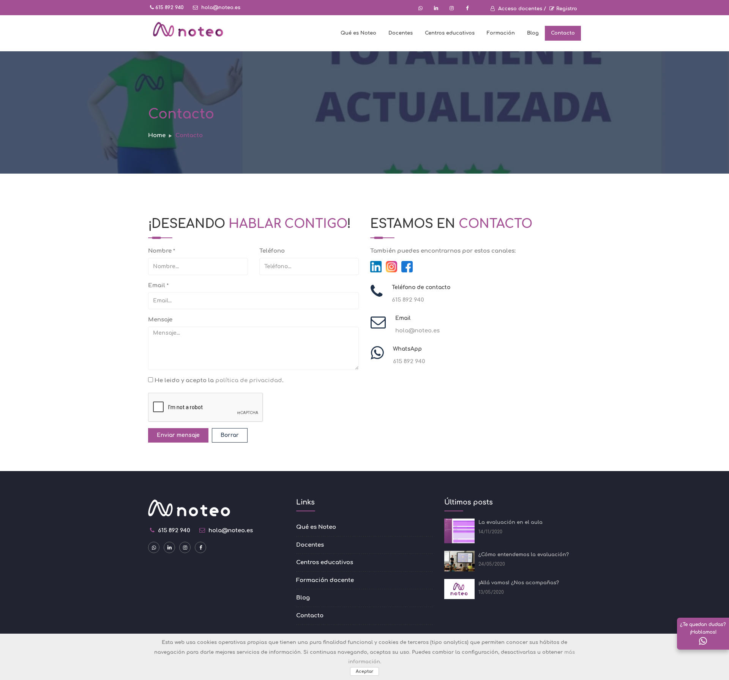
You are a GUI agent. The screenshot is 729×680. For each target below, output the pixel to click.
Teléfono (272, 251)
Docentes (400, 33)
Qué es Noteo (358, 33)
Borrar (230, 435)
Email (158, 285)
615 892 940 (169, 7)
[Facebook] (407, 266)
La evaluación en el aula (510, 522)
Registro (566, 8)
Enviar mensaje (178, 435)
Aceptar (364, 671)
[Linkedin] (376, 266)
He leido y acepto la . (218, 380)
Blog (533, 33)
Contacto (563, 33)
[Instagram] (391, 266)
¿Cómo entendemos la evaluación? (523, 554)
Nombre (161, 251)
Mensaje (160, 319)
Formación (501, 33)
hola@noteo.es (220, 7)
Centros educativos (450, 33)
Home (157, 135)
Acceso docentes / (521, 8)
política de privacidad (248, 380)
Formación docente (325, 580)
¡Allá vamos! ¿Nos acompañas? (518, 582)
